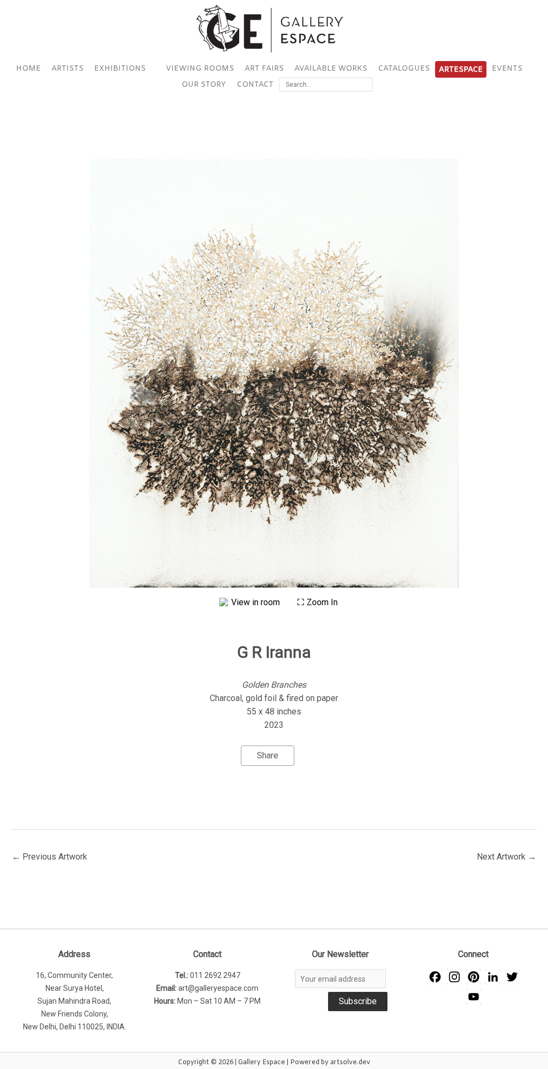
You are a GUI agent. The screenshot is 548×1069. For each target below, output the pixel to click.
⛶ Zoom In (317, 602)
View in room (256, 602)
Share (267, 755)
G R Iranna (274, 652)
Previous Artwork (49, 857)
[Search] (366, 84)
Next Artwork (506, 857)
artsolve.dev (350, 1062)
